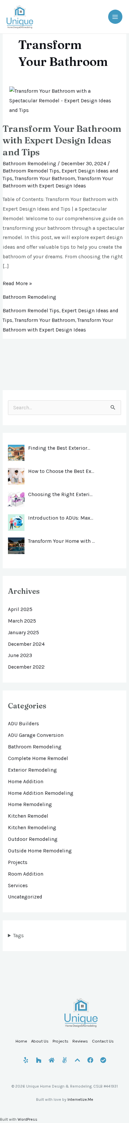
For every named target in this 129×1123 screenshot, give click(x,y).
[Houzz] (39, 1060)
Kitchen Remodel (28, 816)
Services (18, 886)
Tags (18, 936)
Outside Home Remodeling (40, 851)
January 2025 (23, 633)
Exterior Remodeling (32, 770)
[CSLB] (103, 1060)
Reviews (80, 1041)
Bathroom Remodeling (29, 164)
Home (21, 1041)
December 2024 (26, 644)
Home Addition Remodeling (40, 793)
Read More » (17, 282)
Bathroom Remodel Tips (31, 171)
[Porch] (77, 1060)
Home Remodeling (30, 804)
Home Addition (25, 782)
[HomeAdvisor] (52, 1060)
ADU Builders (23, 724)
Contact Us (103, 1041)
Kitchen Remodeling (32, 828)
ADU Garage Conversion (36, 735)
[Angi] (64, 1060)
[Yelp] (26, 1060)
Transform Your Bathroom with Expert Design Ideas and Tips (62, 140)
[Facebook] (90, 1060)
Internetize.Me (80, 1099)
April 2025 (20, 609)
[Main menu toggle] (115, 17)
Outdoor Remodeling (33, 839)
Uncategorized (25, 897)
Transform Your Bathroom (45, 178)
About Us (40, 1041)
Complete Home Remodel (38, 758)
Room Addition (25, 874)
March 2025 (22, 621)
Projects (17, 862)
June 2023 (20, 655)
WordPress (27, 1119)
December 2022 (26, 667)
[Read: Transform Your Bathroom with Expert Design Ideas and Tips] (64, 100)
